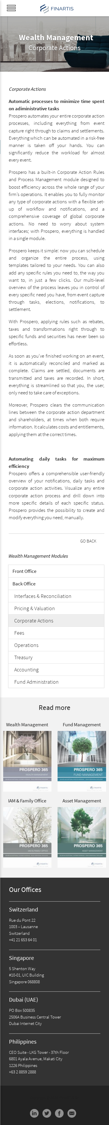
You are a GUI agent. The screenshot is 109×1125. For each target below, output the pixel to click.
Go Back (88, 541)
